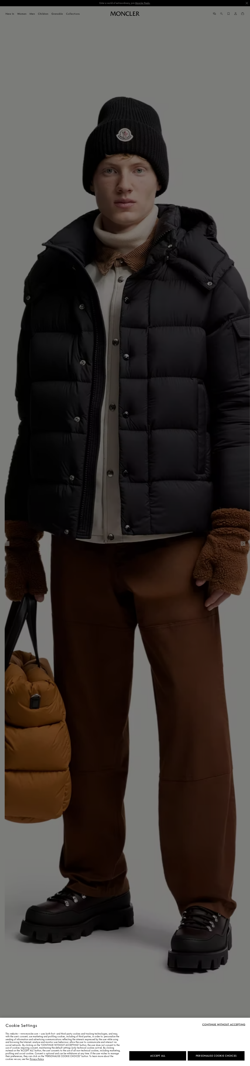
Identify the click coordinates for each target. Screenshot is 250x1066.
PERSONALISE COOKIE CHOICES (216, 1055)
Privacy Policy (37, 1059)
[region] (125, 1042)
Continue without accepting (223, 1024)
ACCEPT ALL (157, 1055)
